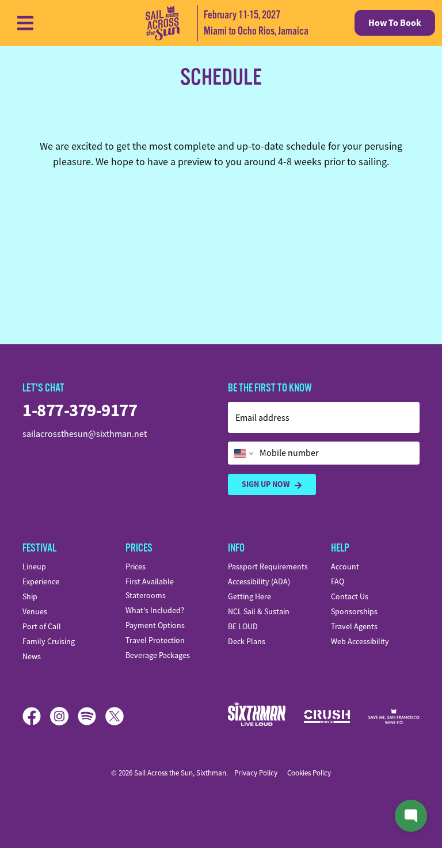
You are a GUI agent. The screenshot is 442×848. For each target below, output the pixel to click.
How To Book (394, 23)
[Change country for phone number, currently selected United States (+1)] (242, 453)
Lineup (34, 566)
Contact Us (349, 596)
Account (345, 566)
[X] (114, 716)
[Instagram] (64, 716)
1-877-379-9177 (79, 410)
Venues (34, 611)
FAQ (337, 581)
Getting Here (249, 596)
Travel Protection (155, 640)
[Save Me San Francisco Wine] (394, 716)
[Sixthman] (256, 716)
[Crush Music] (327, 716)
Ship (29, 596)
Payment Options (155, 625)
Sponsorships (354, 611)
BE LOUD (243, 626)
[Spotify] (91, 716)
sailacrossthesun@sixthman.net (84, 434)
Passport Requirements (268, 566)
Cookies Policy (309, 773)
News (31, 656)
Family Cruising (48, 641)
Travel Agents (354, 626)
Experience (40, 581)
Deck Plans (246, 641)
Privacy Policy (255, 773)
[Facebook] (36, 716)
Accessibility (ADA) (259, 581)
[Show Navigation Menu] (25, 23)
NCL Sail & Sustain (258, 611)
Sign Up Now (265, 484)
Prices (135, 566)
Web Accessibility (360, 641)
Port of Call (41, 626)
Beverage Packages (157, 655)
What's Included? (154, 610)
